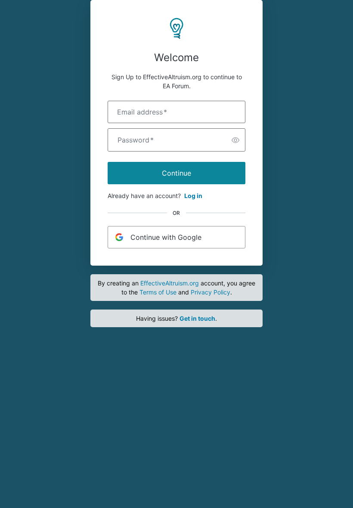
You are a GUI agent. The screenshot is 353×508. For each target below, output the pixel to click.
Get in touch (197, 318)
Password (136, 140)
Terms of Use (157, 292)
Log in (193, 195)
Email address (142, 112)
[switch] (235, 140)
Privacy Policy (210, 292)
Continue (176, 173)
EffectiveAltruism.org (169, 283)
